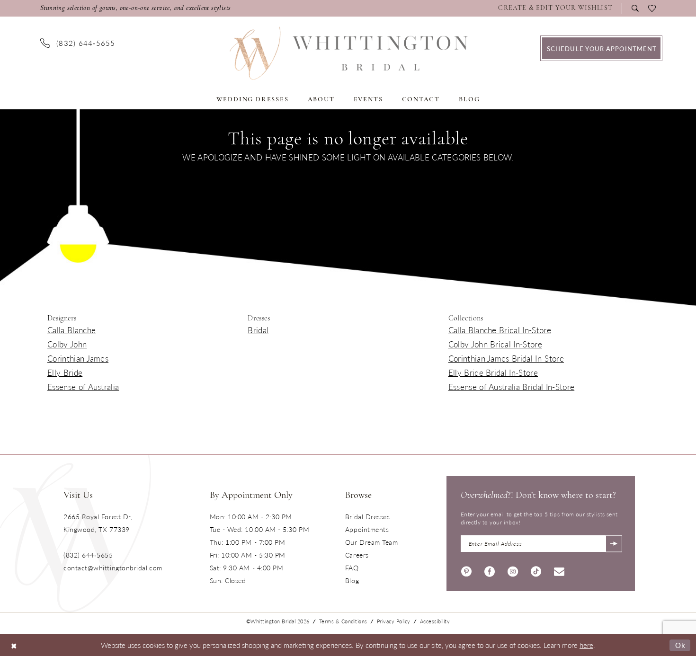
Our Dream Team (371, 542)
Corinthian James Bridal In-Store (506, 358)
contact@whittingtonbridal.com (112, 567)
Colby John (67, 344)
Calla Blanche (71, 330)
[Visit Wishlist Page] (651, 8)
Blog (352, 580)
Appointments (367, 529)
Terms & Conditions (343, 621)
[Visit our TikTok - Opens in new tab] (536, 570)
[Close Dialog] (14, 645)
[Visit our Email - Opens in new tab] (559, 570)
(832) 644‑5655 (88, 554)
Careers (357, 554)
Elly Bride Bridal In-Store (493, 372)
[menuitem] (557, 8)
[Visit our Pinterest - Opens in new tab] (466, 570)
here (586, 645)
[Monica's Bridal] (348, 53)
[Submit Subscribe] (614, 543)
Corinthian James (77, 358)
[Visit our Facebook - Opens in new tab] (489, 570)
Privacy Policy (393, 621)
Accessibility (435, 621)
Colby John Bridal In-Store (495, 344)
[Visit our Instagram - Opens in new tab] (512, 570)
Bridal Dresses (367, 516)
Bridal (258, 330)
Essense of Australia (83, 386)
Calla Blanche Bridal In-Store (499, 330)
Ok (680, 645)
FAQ (352, 567)
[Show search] (635, 8)
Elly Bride (64, 372)
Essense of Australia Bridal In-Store (511, 386)
